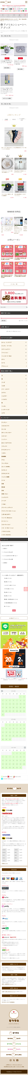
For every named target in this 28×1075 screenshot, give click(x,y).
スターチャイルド (6, 524)
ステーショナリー (6, 349)
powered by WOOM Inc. (14, 1023)
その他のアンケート (14, 618)
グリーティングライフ (7, 507)
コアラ (3, 413)
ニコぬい (4, 504)
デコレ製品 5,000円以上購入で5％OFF (20, 259)
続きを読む (7, 67)
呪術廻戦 (4, 456)
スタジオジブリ (5, 425)
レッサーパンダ (5, 409)
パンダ (3, 382)
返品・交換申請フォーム (7, 984)
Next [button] (25, 224)
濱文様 (3, 487)
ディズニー (4, 422)
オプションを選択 (7, 98)
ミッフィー (4, 439)
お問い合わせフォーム (10, 991)
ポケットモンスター (7, 432)
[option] (6, 119)
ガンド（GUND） (6, 466)
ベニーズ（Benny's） (7, 517)
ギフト (3, 359)
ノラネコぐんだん (6, 531)
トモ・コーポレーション (8, 528)
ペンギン (4, 406)
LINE (3, 991)
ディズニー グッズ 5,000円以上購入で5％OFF (7, 259)
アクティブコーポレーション (9, 511)
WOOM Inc (9, 1071)
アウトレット (5, 366)
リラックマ (4, 446)
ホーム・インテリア (7, 342)
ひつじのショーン (6, 449)
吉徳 (3, 483)
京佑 (3, 490)
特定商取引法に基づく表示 (10, 1066)
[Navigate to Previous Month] (2, 691)
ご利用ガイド (9, 1064)
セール (3, 362)
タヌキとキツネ (5, 473)
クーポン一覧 (14, 284)
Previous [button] (3, 224)
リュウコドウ (5, 497)
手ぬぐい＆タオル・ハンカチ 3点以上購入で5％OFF (20, 275)
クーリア (4, 500)
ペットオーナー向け (7, 356)
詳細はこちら (5, 863)
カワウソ (4, 392)
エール (3, 480)
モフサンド (4, 470)
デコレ (3, 460)
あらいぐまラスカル (7, 443)
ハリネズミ (4, 399)
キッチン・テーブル (7, 345)
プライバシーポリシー (17, 1064)
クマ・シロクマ (5, 389)
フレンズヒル (5, 463)
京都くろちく (5, 494)
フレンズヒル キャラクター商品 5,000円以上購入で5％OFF (7, 276)
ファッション (5, 352)
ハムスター (4, 396)
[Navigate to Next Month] (25, 747)
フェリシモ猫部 (5, 477)
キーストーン (5, 521)
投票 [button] (14, 567)
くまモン (4, 453)
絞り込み (3, 320)
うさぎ (3, 385)
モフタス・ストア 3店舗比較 (8, 1002)
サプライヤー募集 (20, 1066)
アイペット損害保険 (20, 678)
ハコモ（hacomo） (6, 534)
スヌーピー (4, 436)
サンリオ (4, 429)
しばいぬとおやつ (6, 514)
